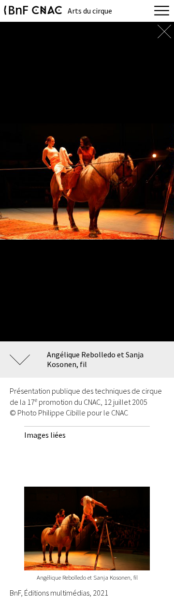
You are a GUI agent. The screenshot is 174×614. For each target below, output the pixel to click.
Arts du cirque (90, 10)
